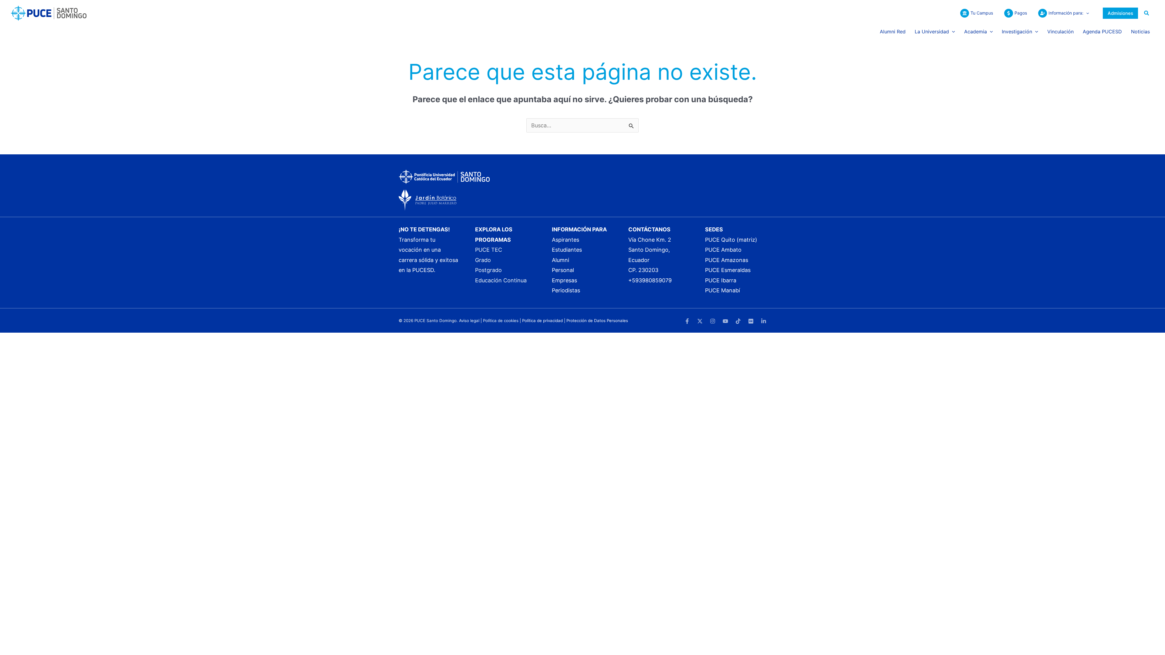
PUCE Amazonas (726, 260)
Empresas (564, 280)
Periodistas (566, 290)
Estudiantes (567, 250)
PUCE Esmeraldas (728, 270)
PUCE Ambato (723, 250)
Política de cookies (500, 320)
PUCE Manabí (722, 290)
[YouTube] (725, 321)
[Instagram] (712, 321)
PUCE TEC (488, 250)
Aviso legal (469, 320)
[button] (1086, 13)
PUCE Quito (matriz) (731, 240)
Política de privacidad (542, 320)
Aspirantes (565, 240)
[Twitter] (700, 321)
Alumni (560, 260)
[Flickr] (751, 321)
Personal (563, 270)
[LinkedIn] (763, 321)
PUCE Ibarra (720, 280)
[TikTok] (738, 321)
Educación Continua (501, 280)
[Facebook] (687, 321)
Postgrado (488, 270)
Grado (483, 260)
